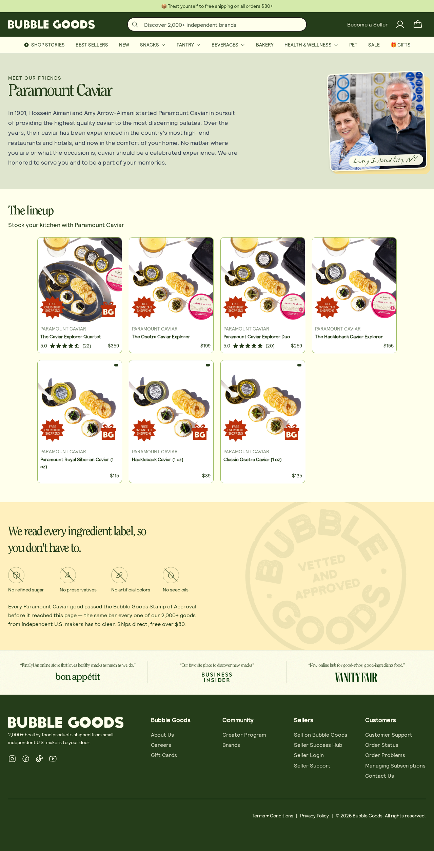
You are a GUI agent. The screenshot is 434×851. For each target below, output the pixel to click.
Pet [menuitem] (353, 45)
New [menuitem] (124, 45)
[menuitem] (153, 45)
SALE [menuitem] (374, 45)
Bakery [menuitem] (265, 45)
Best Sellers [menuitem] (92, 45)
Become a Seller (367, 24)
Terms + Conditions (272, 815)
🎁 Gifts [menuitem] (401, 45)
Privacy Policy (314, 815)
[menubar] (217, 45)
